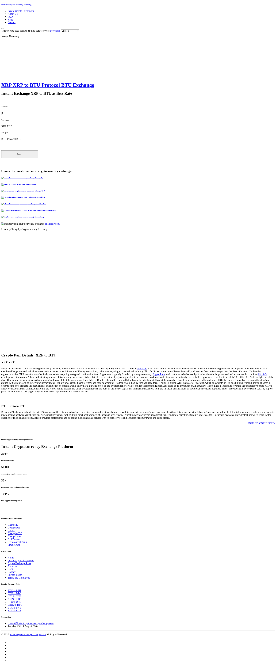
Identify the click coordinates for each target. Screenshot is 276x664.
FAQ (10, 16)
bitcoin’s (262, 374)
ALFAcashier (14, 539)
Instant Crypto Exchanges (21, 11)
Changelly (13, 524)
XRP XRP (6, 126)
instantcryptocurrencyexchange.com (28, 634)
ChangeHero (14, 536)
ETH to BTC (14, 593)
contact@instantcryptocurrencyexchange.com (31, 623)
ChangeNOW (15, 533)
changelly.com (52, 223)
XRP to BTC (14, 599)
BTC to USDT (15, 602)
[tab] (138, 178)
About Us (13, 13)
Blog (10, 19)
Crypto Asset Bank (17, 542)
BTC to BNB (14, 607)
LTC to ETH (14, 596)
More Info (55, 30)
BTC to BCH (14, 610)
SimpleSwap (14, 544)
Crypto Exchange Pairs (19, 563)
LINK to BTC (15, 604)
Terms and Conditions (19, 577)
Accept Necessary (10, 36)
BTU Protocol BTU (11, 139)
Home (11, 557)
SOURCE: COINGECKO (261, 423)
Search (19, 154)
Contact (11, 22)
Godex (11, 530)
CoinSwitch (14, 527)
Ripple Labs (159, 374)
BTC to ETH (14, 590)
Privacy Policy (15, 574)
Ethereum (142, 368)
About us (12, 566)
